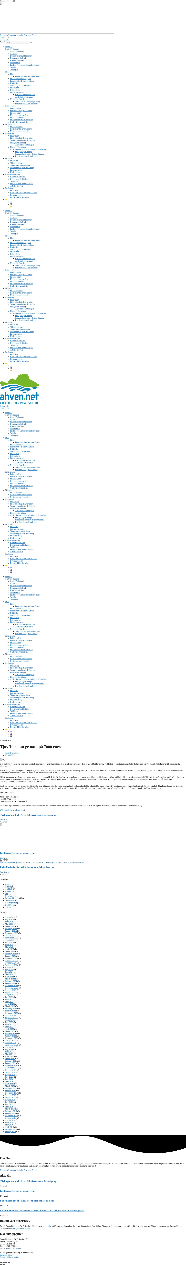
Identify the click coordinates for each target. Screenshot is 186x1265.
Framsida (8, 47)
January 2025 (10, 956)
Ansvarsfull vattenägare (24, 145)
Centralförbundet (12, 49)
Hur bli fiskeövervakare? (25, 95)
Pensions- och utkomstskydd (21, 183)
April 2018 (9, 1127)
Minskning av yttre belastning (22, 168)
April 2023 (9, 1004)
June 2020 (9, 1079)
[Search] (31, 42)
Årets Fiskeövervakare (24, 97)
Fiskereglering (16, 170)
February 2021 (11, 1061)
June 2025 (9, 944)
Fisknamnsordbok (17, 117)
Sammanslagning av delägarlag (22, 140)
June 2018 (9, 1122)
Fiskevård (9, 158)
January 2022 (10, 1036)
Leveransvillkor (16, 195)
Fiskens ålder (15, 113)
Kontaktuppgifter (17, 60)
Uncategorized (11, 903)
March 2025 (10, 951)
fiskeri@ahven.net (13, 1248)
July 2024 (9, 970)
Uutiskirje (9, 905)
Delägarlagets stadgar (23, 152)
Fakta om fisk (10, 106)
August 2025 (10, 940)
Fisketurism (14, 88)
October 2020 (10, 1070)
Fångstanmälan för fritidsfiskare (27, 76)
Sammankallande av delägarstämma (29, 154)
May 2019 (9, 1106)
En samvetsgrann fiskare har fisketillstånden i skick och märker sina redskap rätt (42, 1210)
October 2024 (10, 963)
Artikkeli (8, 889)
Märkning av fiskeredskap (20, 85)
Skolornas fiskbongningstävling (27, 101)
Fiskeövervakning (17, 92)
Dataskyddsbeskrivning (19, 197)
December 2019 (11, 1093)
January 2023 (10, 1011)
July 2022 (9, 1022)
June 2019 (9, 1104)
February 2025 (11, 954)
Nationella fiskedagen (18, 99)
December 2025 (11, 933)
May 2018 (9, 1125)
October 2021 (10, 1043)
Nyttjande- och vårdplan (19, 131)
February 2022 (11, 1033)
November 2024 (11, 960)
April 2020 (9, 1084)
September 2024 (11, 965)
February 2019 (11, 1111)
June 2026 (9, 922)
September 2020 (11, 1072)
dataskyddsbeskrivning (20, 1228)
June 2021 (9, 1052)
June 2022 (9, 1024)
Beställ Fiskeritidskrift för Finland (23, 193)
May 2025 (9, 947)
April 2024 (9, 976)
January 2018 (10, 1132)
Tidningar (14, 69)
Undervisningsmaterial (19, 122)
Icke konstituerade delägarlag (26, 156)
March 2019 (10, 1109)
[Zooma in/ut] (1, 1262)
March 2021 (10, 1059)
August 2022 (10, 1020)
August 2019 (10, 1100)
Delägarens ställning (18, 142)
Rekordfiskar (15, 90)
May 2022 (9, 1027)
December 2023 (11, 986)
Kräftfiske (14, 83)
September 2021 (11, 1045)
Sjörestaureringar (17, 163)
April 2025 (9, 949)
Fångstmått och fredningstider (22, 81)
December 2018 (11, 1116)
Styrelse (13, 67)
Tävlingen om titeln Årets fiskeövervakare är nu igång (28, 815)
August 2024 (10, 967)
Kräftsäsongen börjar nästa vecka (17, 853)
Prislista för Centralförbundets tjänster (25, 65)
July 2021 (9, 1049)
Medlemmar (15, 63)
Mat (6, 894)
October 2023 (10, 990)
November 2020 (11, 1068)
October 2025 (10, 935)
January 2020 (10, 1090)
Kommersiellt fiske (12, 174)
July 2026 (9, 919)
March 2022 (10, 1031)
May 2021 (9, 1054)
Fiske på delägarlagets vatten (21, 138)
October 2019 (10, 1095)
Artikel (8, 887)
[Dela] (6, 1262)
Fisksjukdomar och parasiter (21, 120)
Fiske (7, 72)
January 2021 (10, 1063)
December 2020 (11, 1065)
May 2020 (9, 1081)
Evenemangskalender (18, 58)
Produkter (9, 188)
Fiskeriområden (11, 124)
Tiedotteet (9, 900)
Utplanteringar (16, 172)
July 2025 (9, 942)
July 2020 (9, 1077)
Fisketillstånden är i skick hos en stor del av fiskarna (27, 867)
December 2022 (11, 1013)
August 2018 (10, 1120)
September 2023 (11, 992)
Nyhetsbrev (9, 896)
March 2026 (10, 926)
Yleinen (8, 907)
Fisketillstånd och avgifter (20, 79)
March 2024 (10, 979)
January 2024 (10, 983)
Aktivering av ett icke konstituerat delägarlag (28, 149)
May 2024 (9, 974)
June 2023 (9, 999)
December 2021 (11, 1038)
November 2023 (11, 988)
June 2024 (9, 972)
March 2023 (10, 1006)
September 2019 (11, 1097)
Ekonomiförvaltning (18, 147)
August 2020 (10, 1075)
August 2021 (10, 1047)
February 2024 (11, 981)
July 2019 (9, 1102)
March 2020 (10, 1086)
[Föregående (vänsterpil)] (1, 1264)
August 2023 (10, 995)
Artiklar (8, 891)
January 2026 (10, 931)
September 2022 (11, 1017)
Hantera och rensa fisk (19, 115)
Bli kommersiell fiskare (19, 179)
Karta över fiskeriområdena (21, 129)
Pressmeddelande (12, 898)
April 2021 (9, 1056)
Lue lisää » (4, 820)
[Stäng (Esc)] (9, 1262)
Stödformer (14, 181)
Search (2, 42)
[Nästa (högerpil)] (4, 1264)
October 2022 (10, 1015)
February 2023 (11, 1008)
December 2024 (11, 958)
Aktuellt (13, 53)
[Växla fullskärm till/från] (4, 1262)
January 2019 (10, 1113)
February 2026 (11, 929)
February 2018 (11, 1129)
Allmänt (8, 884)
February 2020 (11, 1088)
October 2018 (10, 1118)
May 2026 (9, 924)
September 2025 (11, 938)
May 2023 (9, 1002)
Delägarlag (9, 133)
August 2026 (10, 917)
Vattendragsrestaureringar (20, 165)
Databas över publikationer (21, 56)
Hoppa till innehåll (7, 1)
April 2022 (9, 1029)
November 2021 (11, 1040)
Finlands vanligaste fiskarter (26, 104)
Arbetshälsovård (16, 186)
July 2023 (9, 997)
